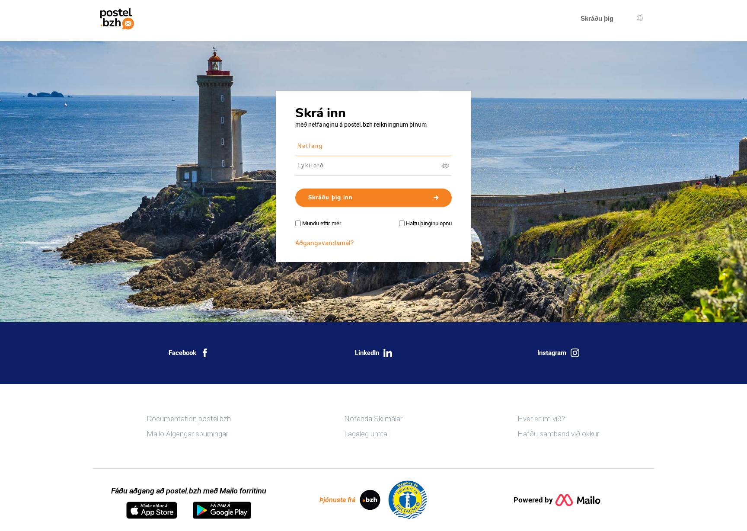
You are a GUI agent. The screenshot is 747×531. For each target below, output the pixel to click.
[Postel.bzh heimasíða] (117, 18)
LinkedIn (367, 353)
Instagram (551, 353)
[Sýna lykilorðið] (445, 165)
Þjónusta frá (337, 500)
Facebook (182, 353)
